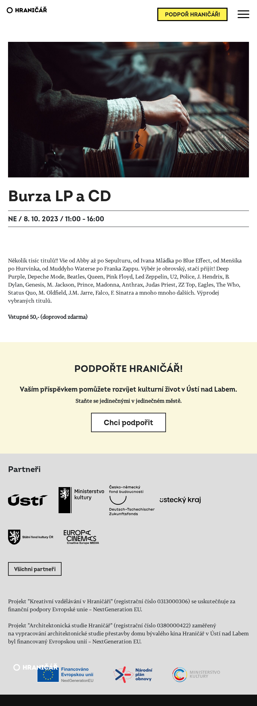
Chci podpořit (128, 422)
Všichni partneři (35, 569)
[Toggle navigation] (242, 14)
